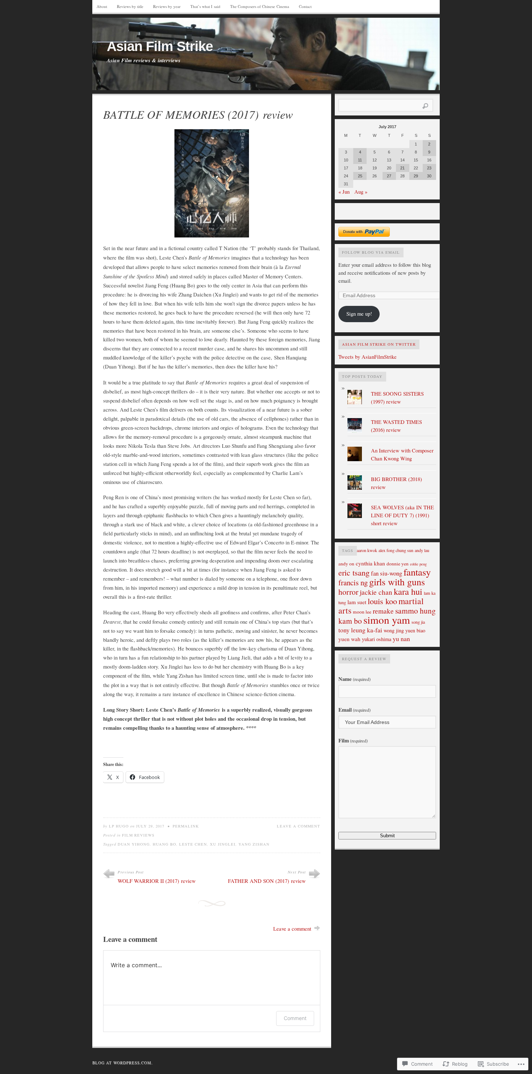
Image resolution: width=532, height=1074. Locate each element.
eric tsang (354, 572)
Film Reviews (138, 835)
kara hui (408, 591)
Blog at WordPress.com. (122, 1062)
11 (360, 160)
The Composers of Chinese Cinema (259, 6)
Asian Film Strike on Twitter (379, 344)
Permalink (186, 826)
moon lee (362, 611)
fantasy (417, 571)
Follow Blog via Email (371, 252)
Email (354, 709)
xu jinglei (223, 844)
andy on (346, 563)
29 (416, 176)
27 (389, 176)
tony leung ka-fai (360, 630)
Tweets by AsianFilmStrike (367, 356)
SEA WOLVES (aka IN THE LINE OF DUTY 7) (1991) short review (402, 515)
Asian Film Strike (160, 46)
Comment (295, 1018)
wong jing (394, 630)
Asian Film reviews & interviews (144, 60)
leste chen (193, 844)
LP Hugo (119, 826)
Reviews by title (130, 6)
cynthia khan (370, 563)
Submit (387, 835)
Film (353, 740)
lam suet (356, 602)
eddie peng (418, 564)
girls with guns (397, 581)
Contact (305, 6)
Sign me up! (359, 313)
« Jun (344, 191)
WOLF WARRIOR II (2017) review (157, 880)
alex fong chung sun (396, 550)
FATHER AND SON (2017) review (267, 880)
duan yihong (134, 844)
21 (402, 168)
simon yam (386, 619)
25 (360, 176)
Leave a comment (298, 826)
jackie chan (376, 592)
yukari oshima (376, 639)
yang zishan (254, 844)
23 (429, 168)
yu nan (401, 638)
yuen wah (349, 639)
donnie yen (398, 563)
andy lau (422, 550)
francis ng (353, 582)
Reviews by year (167, 6)
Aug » (360, 191)
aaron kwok (367, 550)
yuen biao (415, 630)
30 (429, 176)
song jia (418, 622)
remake (383, 610)
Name (354, 679)
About (102, 6)
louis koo (382, 600)
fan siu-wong (386, 573)
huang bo (164, 844)
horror (348, 591)
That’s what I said (205, 6)
